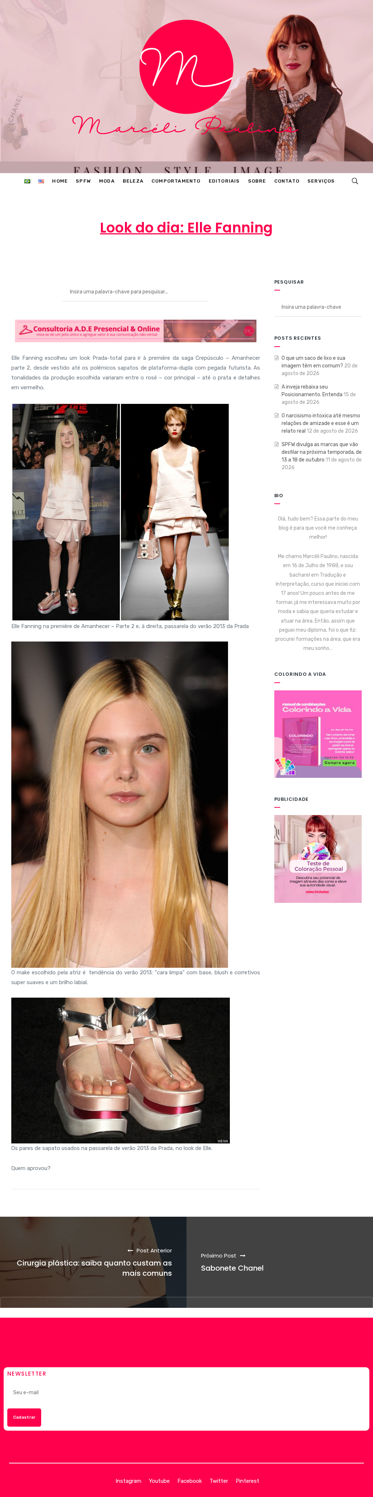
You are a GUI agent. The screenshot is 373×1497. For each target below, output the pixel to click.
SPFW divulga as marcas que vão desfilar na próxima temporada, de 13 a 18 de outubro (322, 452)
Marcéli (129, 256)
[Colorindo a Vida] (318, 734)
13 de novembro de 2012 (190, 256)
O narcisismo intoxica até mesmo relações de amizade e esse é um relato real (321, 423)
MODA (251, 256)
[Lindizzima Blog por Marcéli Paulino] (186, 86)
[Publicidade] (318, 858)
